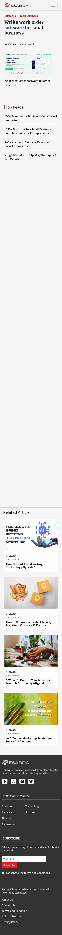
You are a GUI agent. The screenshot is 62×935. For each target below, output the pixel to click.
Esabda (12, 556)
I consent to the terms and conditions (27, 873)
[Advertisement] (31, 303)
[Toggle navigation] (53, 5)
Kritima (12, 44)
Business (10, 16)
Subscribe (9, 865)
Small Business (28, 16)
